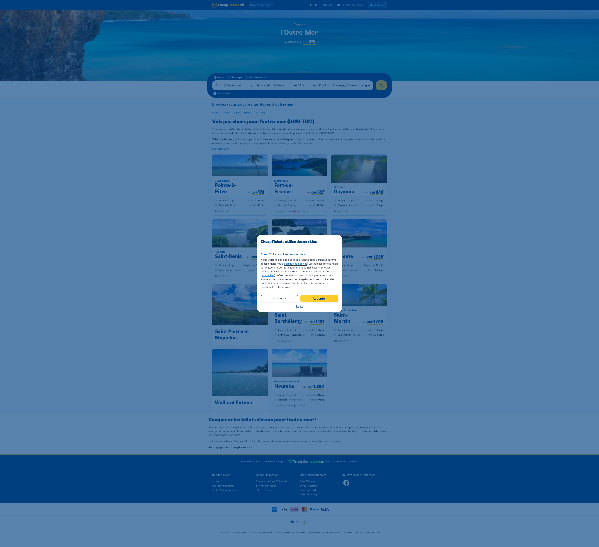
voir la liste (268, 275)
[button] (299, 306)
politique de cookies (295, 263)
